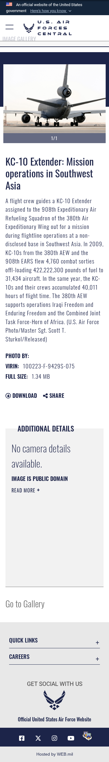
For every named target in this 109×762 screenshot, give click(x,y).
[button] (51, 11)
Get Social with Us (54, 683)
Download (24, 395)
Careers (19, 656)
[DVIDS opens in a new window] (87, 735)
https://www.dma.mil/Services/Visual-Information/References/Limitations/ (48, 575)
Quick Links (23, 640)
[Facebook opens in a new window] (21, 738)
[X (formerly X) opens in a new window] (38, 738)
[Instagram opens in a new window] (54, 738)
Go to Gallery (25, 603)
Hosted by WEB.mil (54, 754)
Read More (24, 490)
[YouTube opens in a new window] (70, 738)
